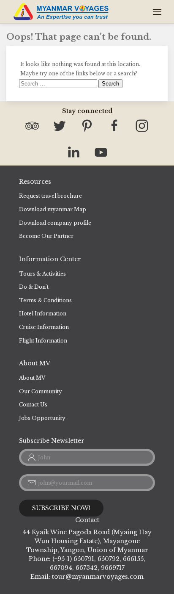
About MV (32, 378)
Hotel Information (42, 313)
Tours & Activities (42, 274)
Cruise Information (44, 327)
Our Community (40, 391)
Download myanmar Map (52, 209)
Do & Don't (34, 287)
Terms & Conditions (45, 300)
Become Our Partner (46, 236)
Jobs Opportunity (42, 418)
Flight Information (43, 340)
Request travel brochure (50, 196)
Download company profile (55, 223)
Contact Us (33, 404)
